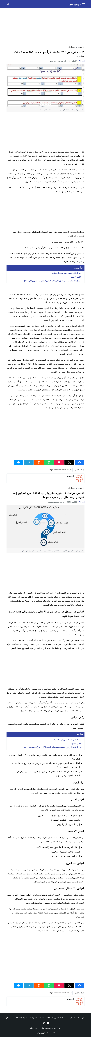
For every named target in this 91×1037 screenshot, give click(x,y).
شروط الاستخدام (20, 1017)
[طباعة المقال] (18, 462)
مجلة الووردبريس (42, 1033)
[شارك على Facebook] (79, 462)
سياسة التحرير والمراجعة (55, 1017)
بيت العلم (71, 47)
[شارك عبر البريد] (59, 462)
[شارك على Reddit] (39, 462)
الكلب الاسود (76, 277)
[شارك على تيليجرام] (28, 462)
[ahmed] (79, 478)
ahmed (81, 61)
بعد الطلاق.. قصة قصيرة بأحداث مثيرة (66, 273)
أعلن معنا (81, 1017)
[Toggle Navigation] (83, 4)
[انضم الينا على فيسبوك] (48, 1023)
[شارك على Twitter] (69, 462)
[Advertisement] (45, 26)
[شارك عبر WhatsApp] (49, 462)
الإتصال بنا (71, 1017)
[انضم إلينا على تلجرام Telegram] (43, 1023)
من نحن (9, 1017)
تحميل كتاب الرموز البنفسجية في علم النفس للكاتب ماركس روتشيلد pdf (52, 281)
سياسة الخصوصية (37, 1017)
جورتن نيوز (75, 4)
